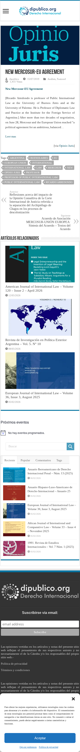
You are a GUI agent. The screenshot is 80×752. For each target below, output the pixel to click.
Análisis (52, 79)
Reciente (9, 460)
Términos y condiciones (15, 670)
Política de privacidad (48, 747)
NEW (70, 167)
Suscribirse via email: (40, 613)
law (39, 167)
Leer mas (10, 136)
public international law (22, 182)
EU (55, 158)
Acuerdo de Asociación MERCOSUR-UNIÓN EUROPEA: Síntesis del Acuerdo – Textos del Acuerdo (48, 222)
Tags (59, 460)
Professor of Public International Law (31, 177)
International (42, 162)
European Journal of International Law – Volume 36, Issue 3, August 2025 (39, 395)
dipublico (14, 79)
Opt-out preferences (28, 747)
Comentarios (43, 460)
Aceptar (40, 738)
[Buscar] (70, 446)
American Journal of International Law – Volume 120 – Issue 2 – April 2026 (39, 288)
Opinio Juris (66, 145)
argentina (17, 158)
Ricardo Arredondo (59, 182)
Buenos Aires (39, 158)
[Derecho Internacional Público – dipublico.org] (40, 10)
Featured (61, 79)
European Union (15, 162)
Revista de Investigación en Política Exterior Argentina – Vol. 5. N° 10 (36, 342)
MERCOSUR (54, 167)
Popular (25, 460)
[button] (73, 699)
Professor (33, 172)
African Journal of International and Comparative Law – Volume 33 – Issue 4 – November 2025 (52, 527)
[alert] (40, 432)
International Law (17, 167)
